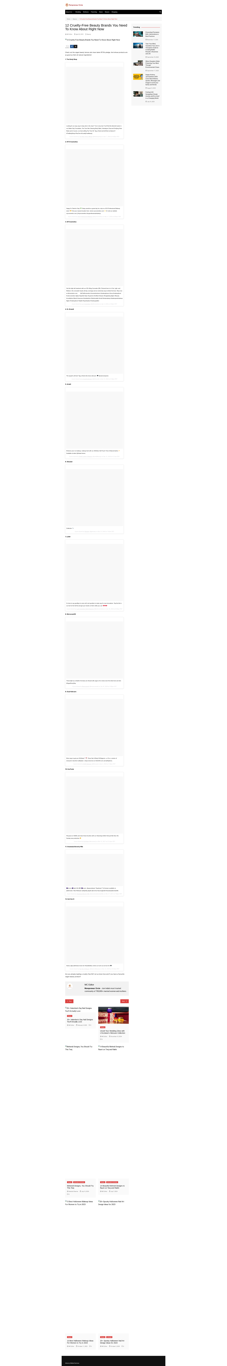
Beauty (107, 12)
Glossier (87, 531)
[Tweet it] (75, 46)
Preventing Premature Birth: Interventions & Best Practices (152, 34)
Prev (70, 1001)
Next (123, 1001)
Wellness (86, 12)
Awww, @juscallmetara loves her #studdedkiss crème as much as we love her (88, 965)
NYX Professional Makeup (85, 216)
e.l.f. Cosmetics (86, 304)
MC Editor (69, 34)
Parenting (94, 12)
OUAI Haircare (87, 764)
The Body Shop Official (85, 136)
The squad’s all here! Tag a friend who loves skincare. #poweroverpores (87, 375)
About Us (69, 12)
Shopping (114, 12)
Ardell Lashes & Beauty (85, 456)
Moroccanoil (85, 686)
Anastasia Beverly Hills (83, 894)
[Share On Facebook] (72, 46)
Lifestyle (109, 1337)
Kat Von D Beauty (84, 969)
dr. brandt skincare (86, 379)
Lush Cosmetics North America (85, 609)
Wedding (78, 12)
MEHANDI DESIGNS (79, 1182)
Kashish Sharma (73, 1191)
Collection (69, 528)
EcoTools (86, 841)
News (101, 12)
